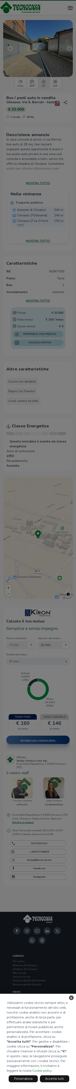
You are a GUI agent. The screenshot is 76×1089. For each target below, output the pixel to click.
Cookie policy (42, 1071)
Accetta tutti (54, 1079)
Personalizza (23, 1079)
